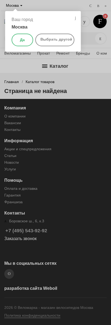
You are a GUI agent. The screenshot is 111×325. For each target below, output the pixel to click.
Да (22, 40)
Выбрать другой (56, 39)
